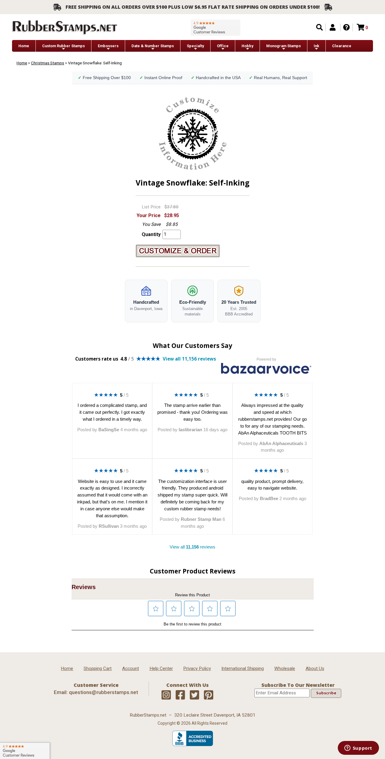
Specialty (195, 46)
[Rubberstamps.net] (64, 27)
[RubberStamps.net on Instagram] (166, 695)
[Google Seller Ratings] (215, 28)
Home (23, 46)
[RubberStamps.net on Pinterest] (208, 695)
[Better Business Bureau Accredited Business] (192, 744)
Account (130, 668)
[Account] (333, 27)
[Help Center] (346, 27)
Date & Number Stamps (152, 46)
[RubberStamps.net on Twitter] (194, 695)
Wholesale (284, 668)
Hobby (247, 46)
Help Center (161, 668)
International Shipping (242, 668)
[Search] (319, 27)
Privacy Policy (197, 668)
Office (223, 46)
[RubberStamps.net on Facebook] (180, 695)
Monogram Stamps (283, 46)
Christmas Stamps (47, 62)
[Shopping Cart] (360, 27)
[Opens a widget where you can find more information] (358, 748)
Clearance (341, 46)
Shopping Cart (98, 668)
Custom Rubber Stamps (63, 46)
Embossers (108, 46)
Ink (316, 46)
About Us (315, 668)
